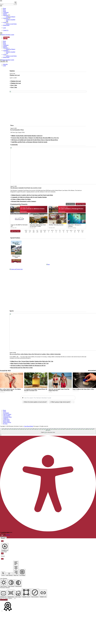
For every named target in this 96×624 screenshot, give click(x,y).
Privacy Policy (6, 421)
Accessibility (6, 413)
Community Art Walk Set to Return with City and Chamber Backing (29, 197)
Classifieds (5, 50)
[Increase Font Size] (2, 536)
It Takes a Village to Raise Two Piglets (21, 199)
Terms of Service (7, 422)
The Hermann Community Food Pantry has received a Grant (25, 188)
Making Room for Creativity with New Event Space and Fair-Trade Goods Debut (32, 195)
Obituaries (5, 47)
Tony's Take (14, 85)
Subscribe (6, 37)
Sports (4, 43)
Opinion (5, 46)
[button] (0, 435)
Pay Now (5, 423)
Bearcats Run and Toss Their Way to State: (22, 367)
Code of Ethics (6, 415)
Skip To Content (4, 598)
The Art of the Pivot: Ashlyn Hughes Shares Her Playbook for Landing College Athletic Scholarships (35, 354)
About (4, 411)
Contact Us (5, 30)
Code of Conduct (7, 414)
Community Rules (7, 417)
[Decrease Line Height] (2, 559)
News (4, 42)
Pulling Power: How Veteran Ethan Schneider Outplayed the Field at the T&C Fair (32, 361)
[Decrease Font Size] (2, 541)
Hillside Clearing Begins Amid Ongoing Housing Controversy (27, 135)
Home (4, 41)
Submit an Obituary (10, 49)
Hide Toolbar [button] (3, 537)
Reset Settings (4, 599)
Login (5, 38)
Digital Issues (6, 57)
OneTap (8, 534)
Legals (4, 54)
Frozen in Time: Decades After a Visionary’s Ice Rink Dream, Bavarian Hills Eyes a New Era (35, 137)
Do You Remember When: (17, 130)
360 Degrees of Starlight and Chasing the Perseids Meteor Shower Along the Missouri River (34, 140)
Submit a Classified (10, 52)
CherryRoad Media (28, 426)
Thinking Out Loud (15, 75)
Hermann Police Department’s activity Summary (23, 201)
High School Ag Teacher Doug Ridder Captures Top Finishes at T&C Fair (30, 363)
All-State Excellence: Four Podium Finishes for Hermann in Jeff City (28, 365)
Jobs (7, 53)
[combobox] (48, 431)
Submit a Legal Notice (11, 56)
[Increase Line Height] (2, 553)
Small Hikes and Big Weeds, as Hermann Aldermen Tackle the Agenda (29, 142)
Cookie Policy (6, 419)
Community (6, 45)
